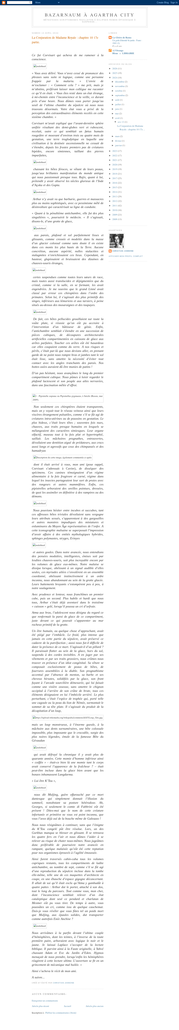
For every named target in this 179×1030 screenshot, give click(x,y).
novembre (120, 86)
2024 (115, 77)
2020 (115, 164)
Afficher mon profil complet (126, 256)
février (118, 140)
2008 (115, 219)
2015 (115, 187)
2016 (115, 182)
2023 (115, 150)
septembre (120, 95)
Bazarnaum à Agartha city (90, 15)
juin (117, 108)
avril (117, 118)
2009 (115, 214)
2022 (115, 155)
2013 (115, 196)
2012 (115, 201)
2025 (115, 73)
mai (117, 113)
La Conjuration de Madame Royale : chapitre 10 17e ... (131, 127)
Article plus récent (40, 1006)
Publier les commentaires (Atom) (60, 1012)
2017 (115, 178)
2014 (115, 191)
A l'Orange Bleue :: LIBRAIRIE (123, 52)
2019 (115, 169)
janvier (118, 145)
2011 (115, 205)
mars (117, 136)
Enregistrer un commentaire (45, 1000)
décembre (120, 81)
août (117, 99)
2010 (115, 210)
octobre (119, 90)
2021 (115, 160)
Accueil (67, 1006)
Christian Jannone (123, 251)
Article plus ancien (94, 1006)
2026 (115, 68)
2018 (115, 173)
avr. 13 (121, 121)
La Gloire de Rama (121, 37)
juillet (118, 104)
